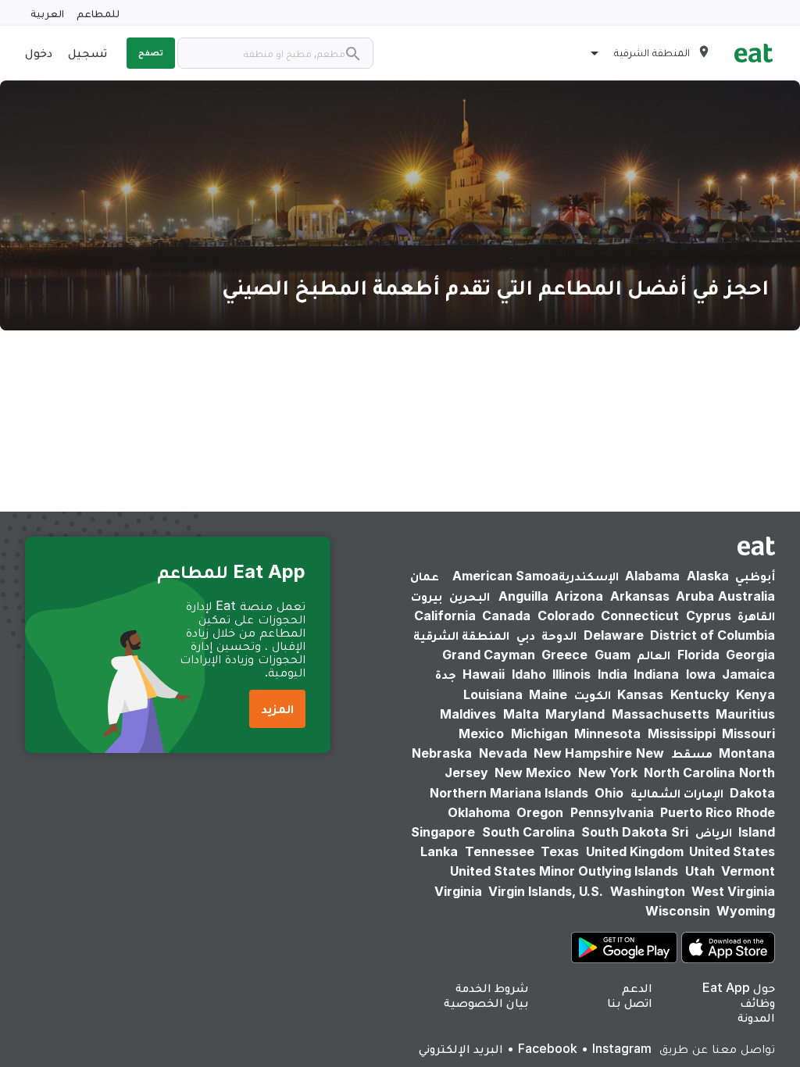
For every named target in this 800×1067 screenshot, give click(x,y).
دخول (38, 52)
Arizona (579, 596)
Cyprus (708, 615)
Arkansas (640, 596)
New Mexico (533, 772)
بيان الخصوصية (486, 1002)
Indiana (656, 674)
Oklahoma (479, 812)
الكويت (592, 694)
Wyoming (745, 911)
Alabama (652, 575)
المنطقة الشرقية (461, 635)
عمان (424, 575)
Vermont (748, 871)
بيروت (426, 596)
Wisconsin (677, 911)
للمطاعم (98, 13)
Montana (747, 753)
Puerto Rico (696, 812)
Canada (506, 615)
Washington (647, 891)
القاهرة (756, 615)
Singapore (443, 832)
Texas (560, 851)
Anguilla (523, 596)
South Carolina (528, 832)
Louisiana (493, 694)
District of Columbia (712, 635)
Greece (564, 654)
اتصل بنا (629, 1002)
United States (732, 851)
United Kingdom (636, 851)
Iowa (701, 674)
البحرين (469, 596)
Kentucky (700, 694)
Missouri (748, 733)
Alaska (708, 575)
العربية (47, 13)
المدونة (756, 1017)
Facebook (547, 1048)
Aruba (695, 596)
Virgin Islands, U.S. (545, 891)
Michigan (539, 733)
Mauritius (745, 714)
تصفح (150, 52)
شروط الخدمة (492, 987)
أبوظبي (755, 575)
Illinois (571, 674)
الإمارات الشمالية (676, 793)
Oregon (539, 812)
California (445, 615)
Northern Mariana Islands (509, 793)
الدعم (637, 987)
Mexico (481, 733)
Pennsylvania (612, 812)
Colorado (566, 615)
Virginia (458, 891)
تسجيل (87, 52)
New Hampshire (583, 753)
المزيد (277, 708)
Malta (521, 714)
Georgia (750, 654)
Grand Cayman (488, 654)
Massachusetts (660, 714)
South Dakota (624, 832)
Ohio (609, 793)
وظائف (757, 1002)
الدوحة (559, 635)
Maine (548, 694)
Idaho (529, 674)
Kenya (755, 694)
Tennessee (499, 851)
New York (608, 772)
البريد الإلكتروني (461, 1048)
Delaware (614, 635)
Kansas (640, 694)
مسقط (691, 753)
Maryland (575, 714)
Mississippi (682, 733)
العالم (653, 654)
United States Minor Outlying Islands (564, 871)
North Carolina (689, 772)
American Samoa (505, 575)
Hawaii (483, 674)
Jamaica (748, 674)
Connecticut (640, 615)
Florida (698, 654)
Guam (612, 654)
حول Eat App (738, 987)
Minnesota (607, 733)
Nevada (503, 753)
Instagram (622, 1048)
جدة (445, 674)
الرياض (713, 832)
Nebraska (442, 753)
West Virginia (733, 891)
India (612, 674)
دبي (525, 635)
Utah (700, 871)
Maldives (468, 714)
